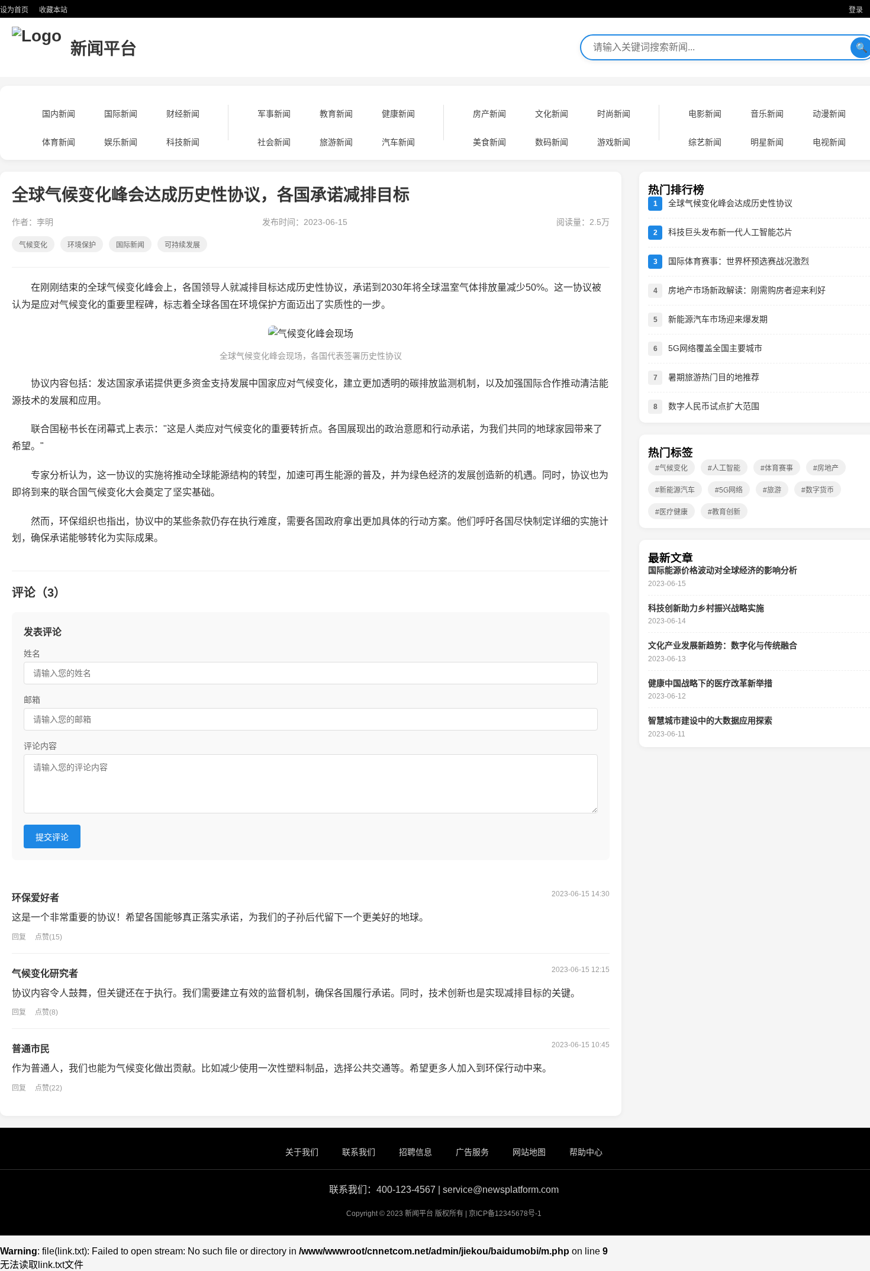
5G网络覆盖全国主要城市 (715, 348)
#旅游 (772, 490)
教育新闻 (336, 113)
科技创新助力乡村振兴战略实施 (706, 608)
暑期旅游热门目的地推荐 (713, 377)
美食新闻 (489, 142)
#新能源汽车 (675, 490)
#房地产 (826, 468)
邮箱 (32, 699)
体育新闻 (58, 142)
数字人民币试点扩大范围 (713, 406)
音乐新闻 (767, 113)
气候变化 (33, 245)
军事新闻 (274, 113)
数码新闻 (551, 142)
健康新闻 (398, 113)
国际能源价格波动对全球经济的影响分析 (722, 570)
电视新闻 (829, 142)
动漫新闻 (829, 113)
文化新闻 (551, 113)
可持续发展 (182, 245)
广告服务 (472, 1152)
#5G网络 (729, 490)
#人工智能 (724, 468)
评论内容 (40, 746)
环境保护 (81, 245)
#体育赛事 (777, 468)
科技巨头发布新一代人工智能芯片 (730, 232)
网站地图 (529, 1152)
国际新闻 (120, 113)
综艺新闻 (704, 142)
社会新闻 (274, 142)
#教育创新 (724, 512)
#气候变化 (671, 468)
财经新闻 (182, 113)
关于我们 (301, 1152)
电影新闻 (704, 113)
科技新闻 (182, 142)
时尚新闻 (613, 113)
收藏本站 (53, 10)
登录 (856, 10)
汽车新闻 (398, 142)
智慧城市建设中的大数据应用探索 (710, 720)
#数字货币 (817, 490)
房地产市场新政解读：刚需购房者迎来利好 (747, 290)
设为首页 (14, 10)
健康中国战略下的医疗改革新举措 (710, 683)
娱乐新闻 (120, 142)
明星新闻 (767, 142)
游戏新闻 (613, 142)
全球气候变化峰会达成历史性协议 (730, 203)
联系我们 (358, 1152)
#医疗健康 (671, 512)
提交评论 (52, 837)
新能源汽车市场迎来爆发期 (718, 319)
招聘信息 (415, 1152)
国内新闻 (58, 113)
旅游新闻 (336, 142)
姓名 (32, 653)
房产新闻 (489, 113)
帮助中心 (585, 1152)
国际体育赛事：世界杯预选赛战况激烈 (738, 261)
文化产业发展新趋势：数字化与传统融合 (722, 645)
